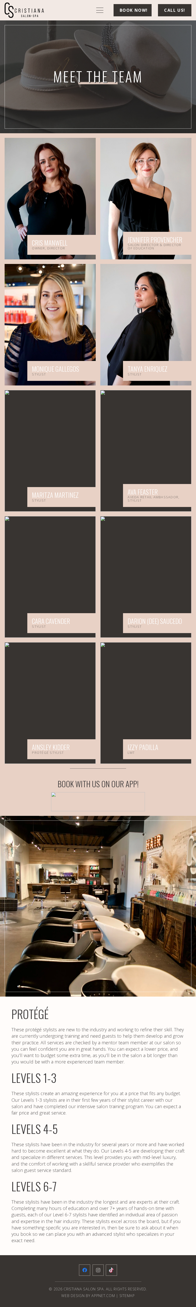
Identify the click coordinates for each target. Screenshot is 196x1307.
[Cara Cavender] (50, 577)
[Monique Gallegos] (50, 324)
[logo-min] (24, 10)
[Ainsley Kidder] (50, 703)
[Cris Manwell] (50, 198)
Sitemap (127, 1295)
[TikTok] (111, 1270)
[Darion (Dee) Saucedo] (145, 577)
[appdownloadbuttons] (98, 801)
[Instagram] (98, 1270)
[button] (100, 10)
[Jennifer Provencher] (145, 198)
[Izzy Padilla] (145, 703)
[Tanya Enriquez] (145, 324)
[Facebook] (84, 1270)
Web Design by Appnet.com (88, 1295)
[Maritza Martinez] (50, 451)
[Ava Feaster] (145, 451)
